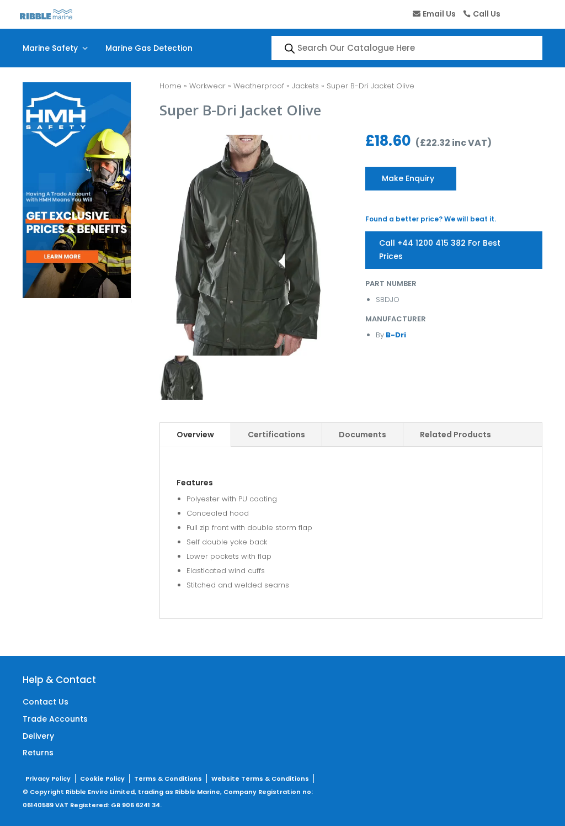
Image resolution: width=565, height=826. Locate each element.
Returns (38, 752)
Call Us (486, 13)
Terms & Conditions (168, 778)
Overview (195, 434)
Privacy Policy (48, 778)
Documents (362, 434)
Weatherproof (258, 86)
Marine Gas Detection (149, 48)
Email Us (439, 13)
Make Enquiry (408, 178)
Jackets (305, 86)
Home (170, 86)
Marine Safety (56, 48)
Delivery (38, 736)
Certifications (276, 434)
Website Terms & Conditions (260, 778)
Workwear (207, 86)
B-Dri (395, 335)
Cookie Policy (102, 778)
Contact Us (45, 701)
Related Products (455, 434)
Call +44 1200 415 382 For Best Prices (439, 249)
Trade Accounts (55, 718)
